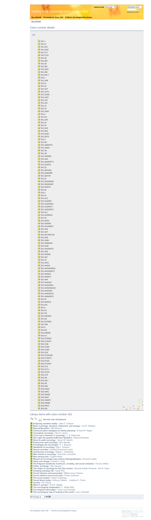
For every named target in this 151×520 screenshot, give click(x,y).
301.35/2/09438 (47, 181)
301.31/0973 (45, 165)
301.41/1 (44, 198)
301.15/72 (44, 92)
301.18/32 (44, 111)
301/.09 (43, 383)
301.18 (43, 109)
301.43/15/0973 (47, 249)
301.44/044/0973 (47, 271)
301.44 (43, 260)
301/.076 (44, 375)
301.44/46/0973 (47, 296)
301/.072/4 (44, 372)
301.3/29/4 (44, 148)
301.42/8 (44, 238)
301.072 (43, 52)
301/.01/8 (44, 344)
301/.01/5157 (45, 341)
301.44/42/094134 (48, 288)
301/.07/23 (44, 361)
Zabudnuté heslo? (133, 12)
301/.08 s (44, 381)
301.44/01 (44, 263)
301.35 (43, 179)
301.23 (43, 123)
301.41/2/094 (45, 201)
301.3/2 (43, 142)
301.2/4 (43, 117)
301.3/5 (43, 153)
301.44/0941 (45, 274)
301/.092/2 (44, 389)
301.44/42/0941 (47, 285)
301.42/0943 (45, 224)
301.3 (42, 139)
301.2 (42, 114)
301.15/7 (44, 89)
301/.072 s (44, 369)
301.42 (43, 218)
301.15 (43, 86)
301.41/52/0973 (47, 210)
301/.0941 (44, 392)
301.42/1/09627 (47, 226)
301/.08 (43, 378)
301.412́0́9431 (46, 215)
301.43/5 (44, 252)
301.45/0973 (45, 302)
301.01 (43, 44)
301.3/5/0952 (45, 156)
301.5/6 (43, 319)
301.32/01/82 (45, 170)
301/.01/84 (44, 350)
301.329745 (45, 176)
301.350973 (45, 187)
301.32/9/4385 (46, 173)
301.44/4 (44, 280)
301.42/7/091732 (47, 235)
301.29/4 (44, 131)
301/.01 (43, 336)
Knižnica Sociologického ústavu (78, 17)
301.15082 (45, 95)
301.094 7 (44, 75)
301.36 (43, 190)
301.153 (43, 100)
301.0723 (44, 55)
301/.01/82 (44, 347)
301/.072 (44, 367)
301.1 (42, 78)
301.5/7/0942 (45, 322)
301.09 (43, 64)
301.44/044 (45, 266)
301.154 (43, 103)
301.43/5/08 (45, 254)
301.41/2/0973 (46, 207)
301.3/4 (43, 151)
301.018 (43, 47)
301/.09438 (45, 395)
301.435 (43, 257)
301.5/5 (43, 313)
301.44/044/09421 (48, 268)
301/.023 (44, 352)
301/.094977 (45, 400)
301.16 (43, 106)
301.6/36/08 (45, 333)
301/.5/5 (43, 409)
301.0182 (44, 50)
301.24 (43, 125)
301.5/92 (44, 324)
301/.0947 (44, 397)
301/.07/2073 (45, 358)
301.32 (43, 167)
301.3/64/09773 (47, 162)
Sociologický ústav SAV (53, 17)
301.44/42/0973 (47, 294)
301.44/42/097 (46, 291)
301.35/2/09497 (47, 184)
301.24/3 (44, 128)
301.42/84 (44, 240)
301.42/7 (44, 232)
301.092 (43, 67)
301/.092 (44, 386)
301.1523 (44, 97)
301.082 (43, 61)
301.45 (43, 299)
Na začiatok (36, 17)
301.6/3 (43, 330)
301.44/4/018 (45, 282)
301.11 (43, 83)
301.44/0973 (45, 277)
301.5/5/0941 (45, 316)
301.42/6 (44, 229)
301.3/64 (44, 159)
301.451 (43, 305)
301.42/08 (44, 221)
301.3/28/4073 (46, 145)
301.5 (42, 308)
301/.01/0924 (45, 338)
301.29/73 (44, 137)
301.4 (42, 193)
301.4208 (44, 246)
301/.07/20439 (46, 355)
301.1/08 (44, 81)
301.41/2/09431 (47, 204)
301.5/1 (43, 310)
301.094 (43, 72)
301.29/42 (44, 134)
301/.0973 (44, 406)
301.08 (43, 58)
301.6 (42, 327)
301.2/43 (44, 120)
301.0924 (44, 69)
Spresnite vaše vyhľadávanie (54, 419)
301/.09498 (45, 403)
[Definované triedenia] (40, 419)
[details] (31, 423)
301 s (42, 41)
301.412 (43, 212)
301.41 (43, 195)
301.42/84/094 (46, 243)
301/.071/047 (45, 364)
